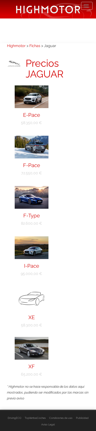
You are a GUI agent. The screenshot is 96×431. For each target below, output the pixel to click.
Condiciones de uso (60, 418)
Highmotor (16, 46)
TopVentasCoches (35, 418)
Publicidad (82, 418)
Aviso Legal (48, 424)
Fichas (34, 46)
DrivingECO (14, 418)
